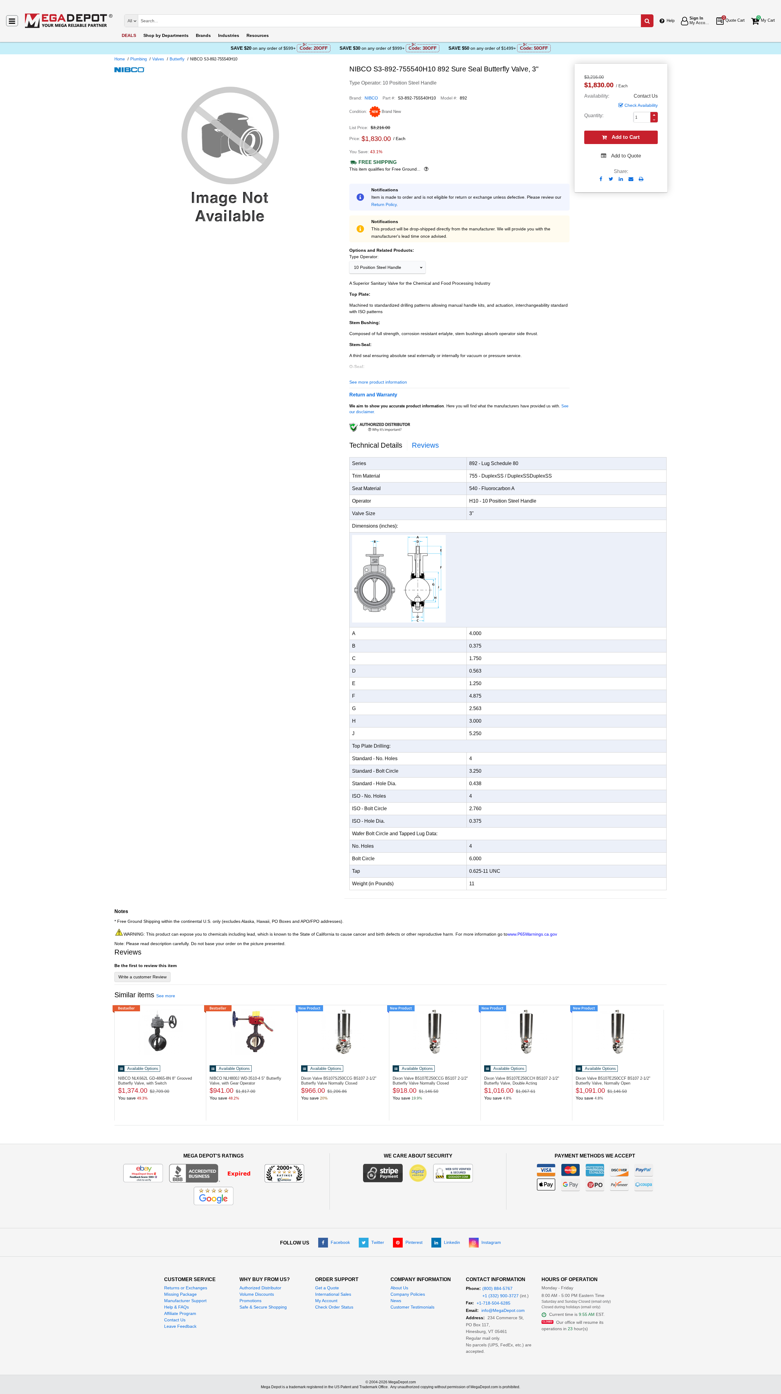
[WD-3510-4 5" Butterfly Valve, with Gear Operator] (252, 1032)
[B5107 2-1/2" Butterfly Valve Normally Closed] (343, 1032)
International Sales (333, 1294)
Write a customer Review (142, 976)
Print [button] (641, 179)
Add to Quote (626, 156)
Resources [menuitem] (258, 35)
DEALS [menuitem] (129, 35)
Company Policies (407, 1294)
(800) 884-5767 (497, 1288)
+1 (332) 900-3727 (500, 1295)
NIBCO (371, 98)
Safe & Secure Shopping (263, 1307)
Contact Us (174, 1319)
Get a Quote (327, 1287)
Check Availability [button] (641, 105)
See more (165, 995)
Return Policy (384, 204)
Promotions (250, 1300)
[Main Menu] (12, 20)
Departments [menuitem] (166, 35)
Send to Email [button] (631, 179)
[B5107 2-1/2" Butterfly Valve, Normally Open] (618, 1032)
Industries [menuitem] (228, 35)
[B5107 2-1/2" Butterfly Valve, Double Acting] (526, 1032)
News (395, 1300)
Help (671, 20)
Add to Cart (626, 137)
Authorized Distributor (260, 1287)
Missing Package (180, 1294)
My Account (326, 1300)
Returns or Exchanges (185, 1287)
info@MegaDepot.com (503, 1310)
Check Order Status (334, 1307)
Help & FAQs (176, 1307)
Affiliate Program (180, 1313)
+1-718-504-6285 (493, 1303)
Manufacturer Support (185, 1300)
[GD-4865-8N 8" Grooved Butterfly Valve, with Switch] (160, 1032)
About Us (399, 1287)
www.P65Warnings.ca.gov (532, 934)
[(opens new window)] (229, 228)
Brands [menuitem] (203, 35)
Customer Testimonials (412, 1307)
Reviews (425, 445)
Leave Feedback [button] (180, 1326)
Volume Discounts (256, 1294)
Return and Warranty (373, 394)
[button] (654, 114)
